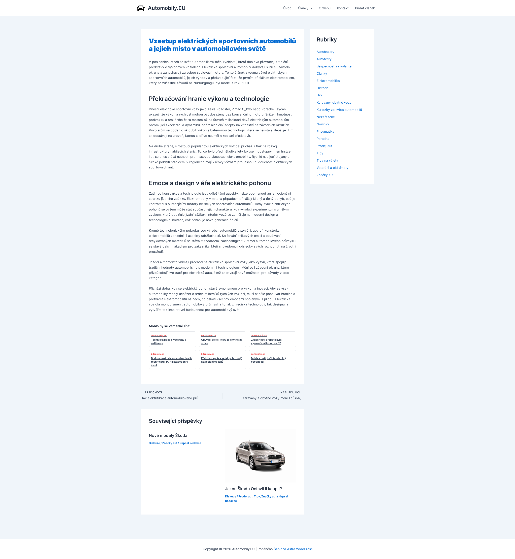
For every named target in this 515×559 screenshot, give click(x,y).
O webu (325, 8)
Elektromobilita (328, 81)
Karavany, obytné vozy (334, 102)
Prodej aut (245, 496)
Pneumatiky (325, 131)
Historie (323, 88)
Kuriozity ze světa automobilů (339, 110)
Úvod (287, 8)
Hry (319, 95)
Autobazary (325, 52)
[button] (310, 8)
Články (303, 8)
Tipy (257, 496)
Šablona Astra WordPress (293, 549)
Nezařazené (326, 117)
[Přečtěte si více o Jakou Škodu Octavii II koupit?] (260, 456)
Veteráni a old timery (332, 168)
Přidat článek (365, 8)
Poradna (323, 139)
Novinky (323, 124)
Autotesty (324, 59)
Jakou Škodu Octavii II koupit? (253, 488)
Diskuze (154, 443)
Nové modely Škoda (168, 435)
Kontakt (343, 8)
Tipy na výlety (327, 160)
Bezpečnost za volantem (335, 66)
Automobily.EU (166, 8)
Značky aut (169, 443)
